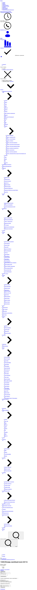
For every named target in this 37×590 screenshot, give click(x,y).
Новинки (4, 11)
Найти (16, 546)
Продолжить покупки (6, 81)
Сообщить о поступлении (4, 569)
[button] (3, 558)
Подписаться (3, 587)
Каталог (1, 89)
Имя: (1, 585)
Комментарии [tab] (3, 571)
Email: (1, 586)
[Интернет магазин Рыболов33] (6, 12)
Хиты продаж (8, 11)
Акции (1, 11)
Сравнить (2, 570)
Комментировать (3, 576)
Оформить (11, 69)
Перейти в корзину (5, 69)
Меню (1, 0)
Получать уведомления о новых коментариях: (8, 578)
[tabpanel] (18, 576)
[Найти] (16, 535)
